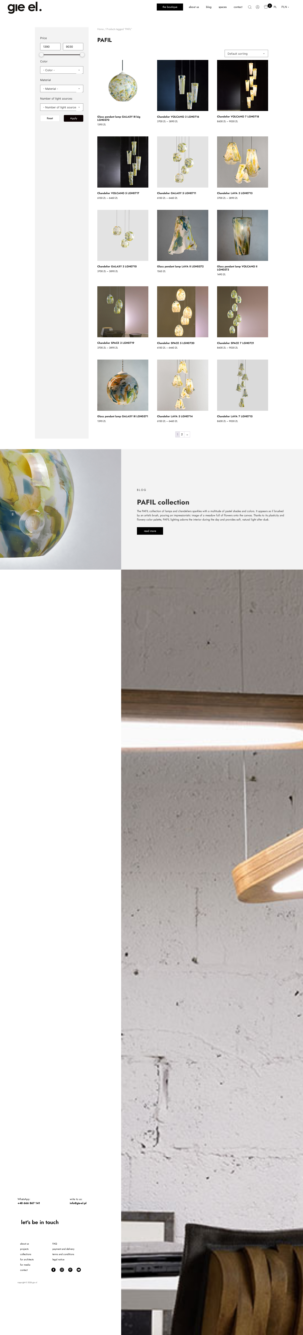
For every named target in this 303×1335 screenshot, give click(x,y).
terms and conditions (63, 1254)
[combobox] (61, 70)
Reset (50, 118)
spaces (223, 7)
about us (194, 7)
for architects (27, 1259)
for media (25, 1264)
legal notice (58, 1259)
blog (208, 7)
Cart (266, 8)
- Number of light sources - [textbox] (61, 107)
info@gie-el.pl (78, 1203)
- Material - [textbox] (50, 88)
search (249, 8)
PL (275, 7)
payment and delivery (63, 1249)
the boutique (170, 7)
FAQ (54, 1243)
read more (150, 531)
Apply (73, 118)
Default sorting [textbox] (238, 53)
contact (238, 7)
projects (24, 1249)
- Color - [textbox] (49, 70)
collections (25, 1254)
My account (258, 8)
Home (100, 29)
